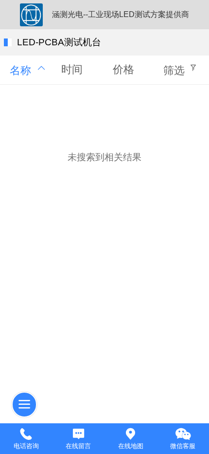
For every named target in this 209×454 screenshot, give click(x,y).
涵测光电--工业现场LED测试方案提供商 (120, 14)
